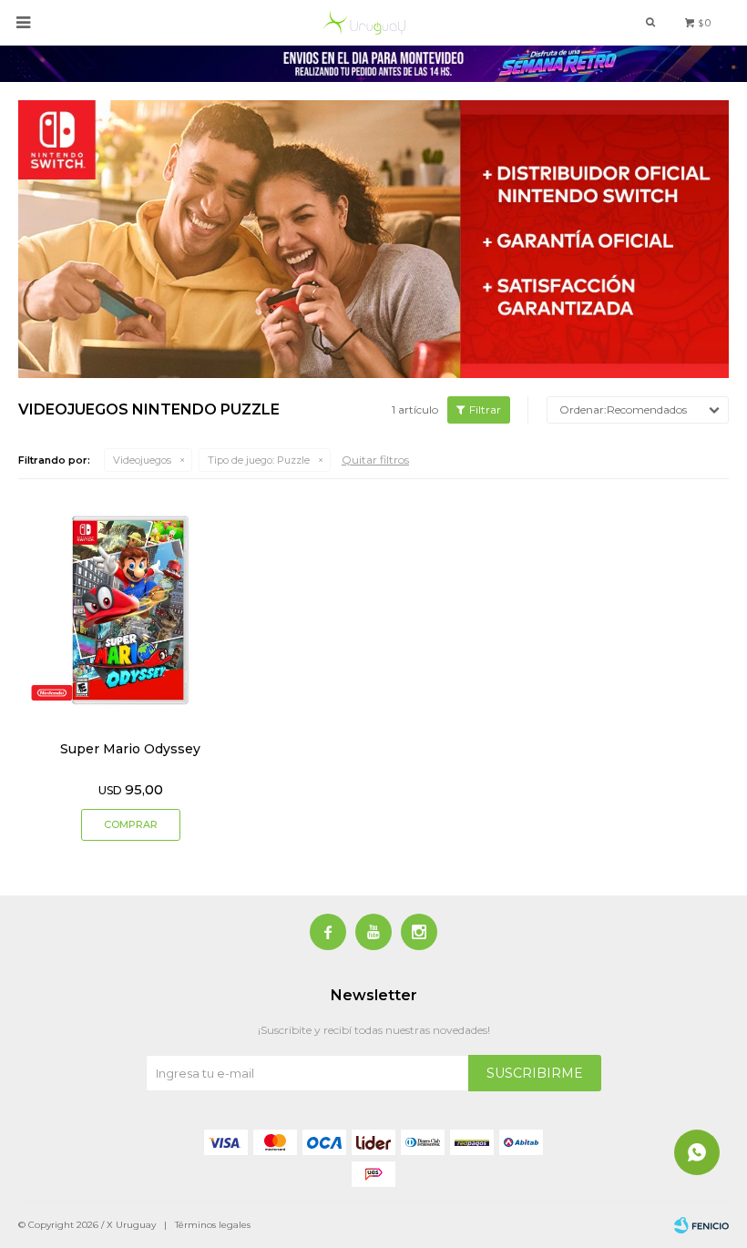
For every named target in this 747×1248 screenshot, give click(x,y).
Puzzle (259, 460)
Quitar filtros (375, 459)
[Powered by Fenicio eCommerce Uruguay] (701, 1225)
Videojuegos (142, 460)
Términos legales (213, 1225)
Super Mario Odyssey (130, 749)
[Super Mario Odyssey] (130, 609)
